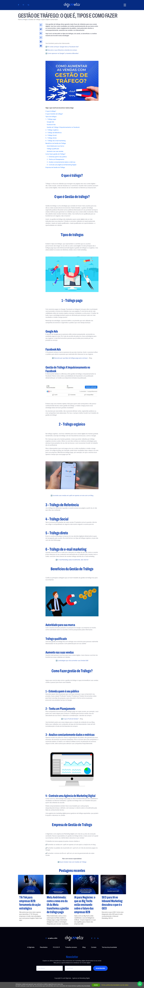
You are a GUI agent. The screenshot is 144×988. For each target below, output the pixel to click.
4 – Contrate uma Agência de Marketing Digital (61, 165)
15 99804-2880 (52, 938)
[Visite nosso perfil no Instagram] (23, 5)
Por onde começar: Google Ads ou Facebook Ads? (63, 47)
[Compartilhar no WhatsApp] (40, 37)
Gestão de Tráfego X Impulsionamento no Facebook (63, 127)
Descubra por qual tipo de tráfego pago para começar (71, 358)
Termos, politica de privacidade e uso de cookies (114, 985)
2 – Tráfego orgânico (52, 130)
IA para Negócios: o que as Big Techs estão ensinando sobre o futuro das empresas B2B (84, 904)
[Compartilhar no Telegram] (40, 41)
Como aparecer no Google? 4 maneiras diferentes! (63, 53)
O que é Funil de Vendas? (71, 719)
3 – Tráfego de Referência (54, 133)
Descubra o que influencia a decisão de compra (62, 50)
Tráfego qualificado (53, 149)
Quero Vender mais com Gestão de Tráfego (73, 862)
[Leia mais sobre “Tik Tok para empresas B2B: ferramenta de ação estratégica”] (31, 884)
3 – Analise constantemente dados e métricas (61, 162)
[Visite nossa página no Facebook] (18, 5)
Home (20, 19)
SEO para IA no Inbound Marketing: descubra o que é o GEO (112, 902)
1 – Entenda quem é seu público (57, 157)
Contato (93, 947)
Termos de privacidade (109, 947)
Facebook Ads (51, 124)
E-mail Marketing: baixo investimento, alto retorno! (73, 560)
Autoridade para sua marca (55, 146)
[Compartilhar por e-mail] (40, 46)
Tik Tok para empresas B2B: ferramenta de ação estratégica (30, 902)
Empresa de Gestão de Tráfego (55, 167)
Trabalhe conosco (71, 947)
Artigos (25, 19)
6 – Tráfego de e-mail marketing (56, 141)
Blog (84, 947)
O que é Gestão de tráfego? (54, 114)
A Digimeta (30, 947)
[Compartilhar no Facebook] (40, 25)
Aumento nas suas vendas (55, 151)
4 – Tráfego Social (51, 135)
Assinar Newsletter (100, 968)
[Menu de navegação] (125, 5)
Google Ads (50, 122)
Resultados (43, 947)
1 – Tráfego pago (51, 119)
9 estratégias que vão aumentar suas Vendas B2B (73, 660)
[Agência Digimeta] (72, 5)
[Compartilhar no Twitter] (40, 29)
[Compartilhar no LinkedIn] (40, 33)
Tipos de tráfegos (51, 116)
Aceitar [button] (96, 985)
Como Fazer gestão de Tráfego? (55, 154)
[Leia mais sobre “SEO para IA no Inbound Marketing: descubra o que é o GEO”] (113, 884)
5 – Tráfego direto (51, 138)
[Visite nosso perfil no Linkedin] (28, 5)
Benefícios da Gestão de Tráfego (56, 143)
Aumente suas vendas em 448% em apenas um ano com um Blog (73, 495)
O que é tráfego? (51, 111)
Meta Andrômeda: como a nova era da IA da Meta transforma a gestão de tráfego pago (58, 904)
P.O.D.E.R (56, 947)
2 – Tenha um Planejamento (55, 159)
